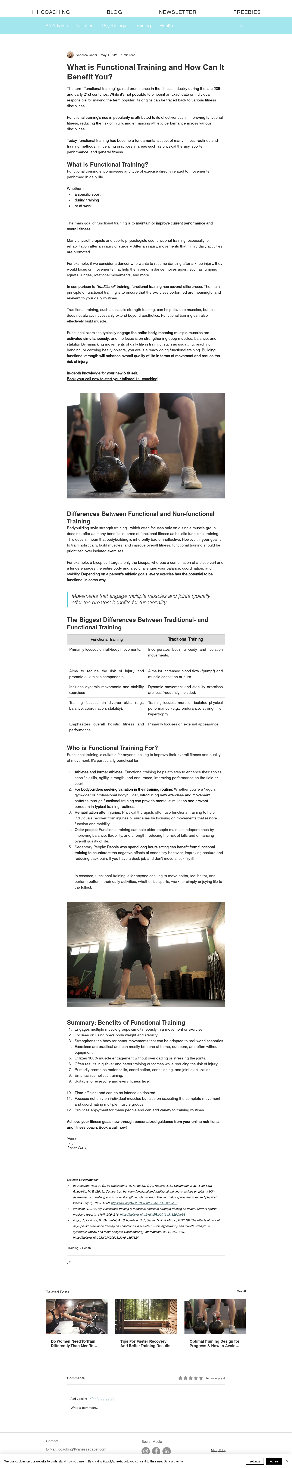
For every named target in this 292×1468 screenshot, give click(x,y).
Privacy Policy (218, 1450)
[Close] (286, 1461)
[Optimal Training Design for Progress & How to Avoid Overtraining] (215, 1316)
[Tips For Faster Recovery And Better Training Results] (146, 1316)
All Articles (57, 26)
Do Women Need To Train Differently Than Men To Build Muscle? (73, 1343)
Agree (274, 1461)
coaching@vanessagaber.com (82, 1449)
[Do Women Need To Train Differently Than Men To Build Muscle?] (77, 1316)
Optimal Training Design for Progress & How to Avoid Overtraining (214, 1343)
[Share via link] (69, 1263)
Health (166, 26)
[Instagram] (146, 1451)
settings (255, 1461)
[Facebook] (156, 1451)
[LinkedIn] (166, 1451)
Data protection (174, 1461)
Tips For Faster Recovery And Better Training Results (145, 1343)
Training (143, 26)
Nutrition (85, 26)
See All (241, 1291)
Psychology (114, 26)
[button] (241, 25)
